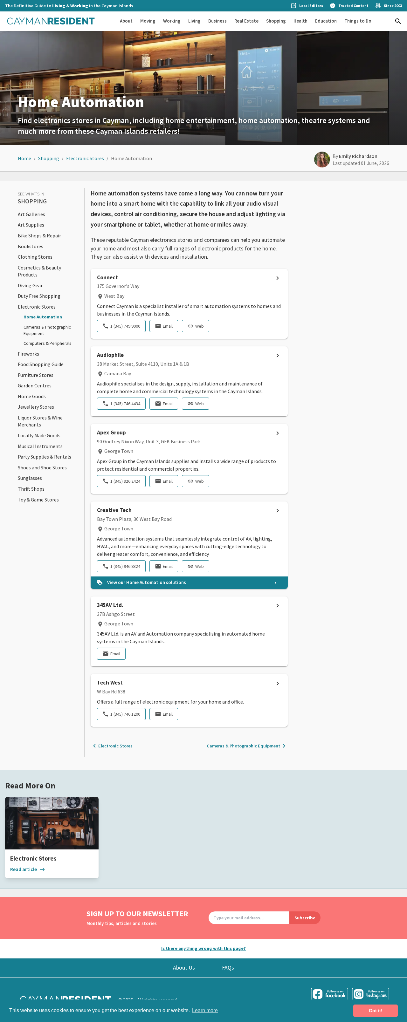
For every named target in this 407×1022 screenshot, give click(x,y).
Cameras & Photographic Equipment (247, 746)
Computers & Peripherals (48, 343)
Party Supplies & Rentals (44, 456)
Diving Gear (30, 285)
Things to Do (357, 21)
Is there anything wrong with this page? (203, 948)
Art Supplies (31, 224)
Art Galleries (31, 214)
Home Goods (32, 396)
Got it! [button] (376, 1010)
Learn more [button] (205, 1010)
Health (300, 21)
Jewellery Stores (36, 407)
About (126, 21)
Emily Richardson (358, 156)
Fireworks (28, 354)
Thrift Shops (31, 489)
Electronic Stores (85, 158)
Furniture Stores (35, 375)
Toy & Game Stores (38, 499)
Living (194, 21)
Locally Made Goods (39, 435)
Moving (147, 21)
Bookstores (30, 246)
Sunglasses (30, 478)
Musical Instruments (40, 446)
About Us (184, 967)
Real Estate (246, 21)
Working (172, 21)
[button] (398, 21)
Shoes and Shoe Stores (42, 467)
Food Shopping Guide (41, 364)
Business (217, 21)
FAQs (228, 967)
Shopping (276, 21)
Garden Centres (35, 385)
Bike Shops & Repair (39, 235)
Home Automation (43, 317)
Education (326, 21)
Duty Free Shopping (39, 296)
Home (24, 158)
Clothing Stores (35, 257)
